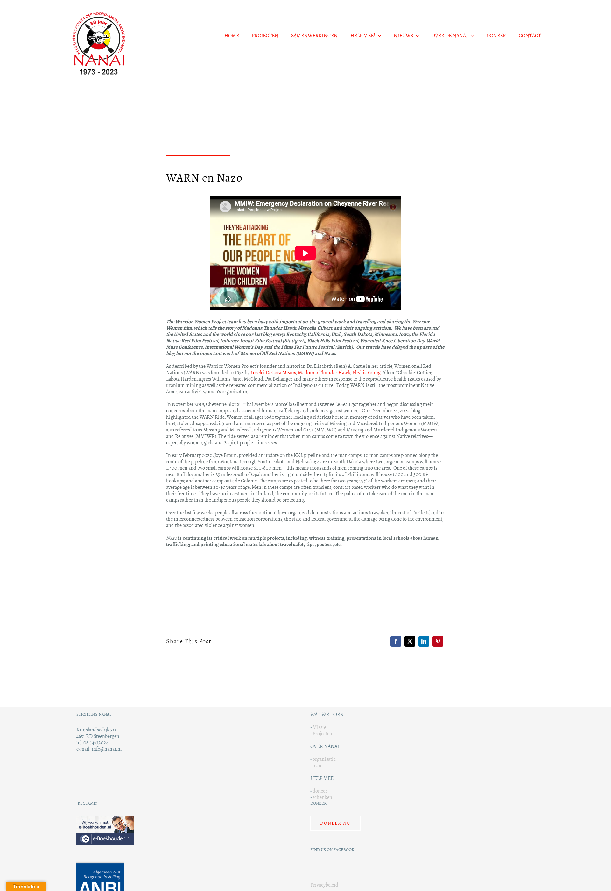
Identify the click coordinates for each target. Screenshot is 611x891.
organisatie (324, 759)
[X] (410, 641)
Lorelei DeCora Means (273, 372)
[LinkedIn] (424, 641)
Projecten (322, 734)
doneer (320, 791)
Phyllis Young (366, 372)
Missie (319, 727)
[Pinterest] (438, 641)
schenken (322, 797)
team (318, 765)
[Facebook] (396, 641)
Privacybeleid (324, 885)
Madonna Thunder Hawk (324, 372)
